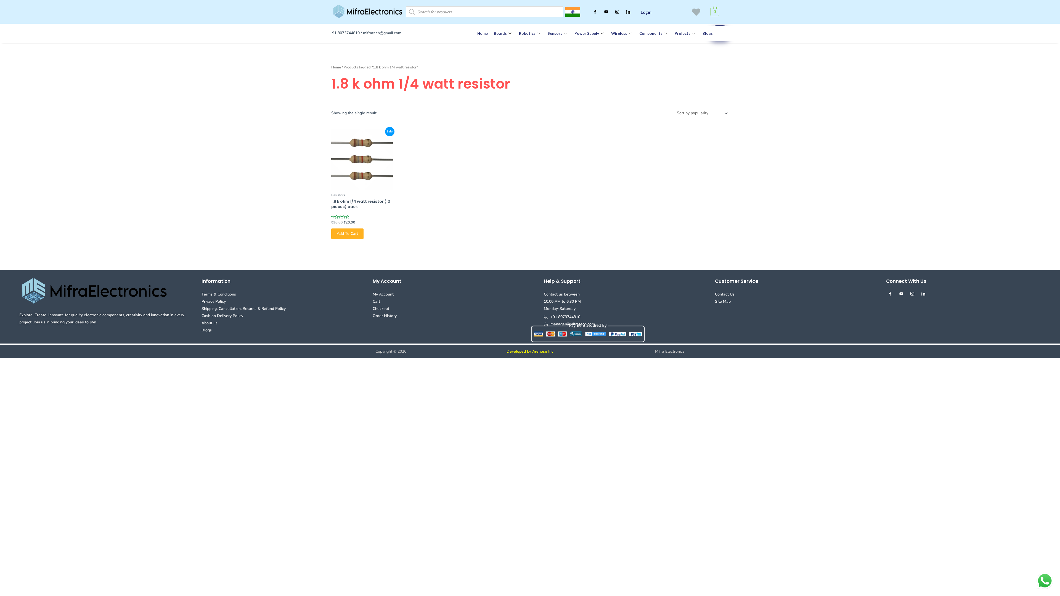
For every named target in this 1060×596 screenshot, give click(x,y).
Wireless (619, 33)
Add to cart (347, 233)
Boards (500, 33)
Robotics (527, 33)
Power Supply (586, 33)
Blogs (708, 33)
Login (646, 12)
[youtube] (606, 12)
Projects (682, 33)
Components (650, 33)
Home (482, 33)
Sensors (555, 33)
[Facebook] (595, 12)
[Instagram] (617, 12)
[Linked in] (628, 12)
